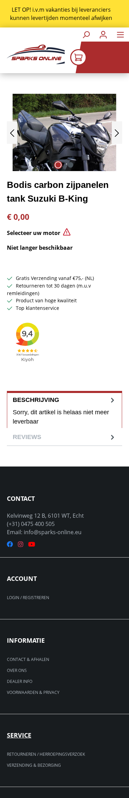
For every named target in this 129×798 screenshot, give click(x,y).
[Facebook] (10, 544)
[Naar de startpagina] (32, 54)
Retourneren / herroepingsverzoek (46, 754)
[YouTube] (31, 544)
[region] (64, 13)
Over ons (17, 670)
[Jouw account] (103, 34)
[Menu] (120, 34)
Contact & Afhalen (28, 659)
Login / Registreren (28, 597)
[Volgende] (117, 132)
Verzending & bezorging (34, 765)
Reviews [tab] (27, 437)
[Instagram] (20, 544)
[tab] (64, 409)
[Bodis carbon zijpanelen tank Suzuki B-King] (64, 132)
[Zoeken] (86, 34)
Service (19, 735)
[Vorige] (12, 132)
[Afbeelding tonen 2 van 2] (70, 165)
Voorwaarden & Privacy (33, 692)
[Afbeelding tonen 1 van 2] (58, 165)
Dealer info (19, 681)
